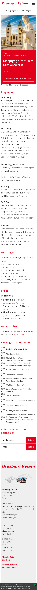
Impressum (7, 550)
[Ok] (35, 585)
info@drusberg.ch (9, 514)
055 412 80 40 (8, 503)
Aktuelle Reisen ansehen (9, 558)
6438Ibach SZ (8, 534)
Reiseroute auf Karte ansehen (18, 78)
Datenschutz (7, 547)
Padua (5, 71)
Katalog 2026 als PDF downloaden (9, 566)
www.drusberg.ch (9, 517)
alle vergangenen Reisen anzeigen (18, 10)
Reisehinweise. (20, 334)
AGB (4, 544)
